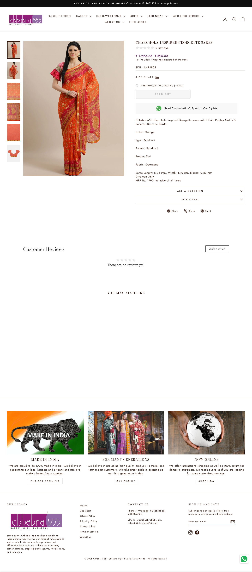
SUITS (135, 16)
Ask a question (190, 191)
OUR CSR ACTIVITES (45, 481)
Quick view (35, 370)
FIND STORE (138, 22)
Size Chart (190, 199)
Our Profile (126, 481)
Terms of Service (89, 531)
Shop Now (207, 481)
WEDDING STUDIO (187, 16)
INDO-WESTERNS (109, 16)
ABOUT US (113, 22)
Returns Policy (87, 516)
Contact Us (85, 536)
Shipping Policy (88, 521)
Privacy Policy (87, 526)
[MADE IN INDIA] (45, 432)
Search (83, 505)
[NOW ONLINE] (206, 432)
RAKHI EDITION (60, 16)
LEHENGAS (156, 16)
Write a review (217, 249)
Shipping (156, 59)
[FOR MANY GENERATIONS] (126, 432)
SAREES (82, 16)
